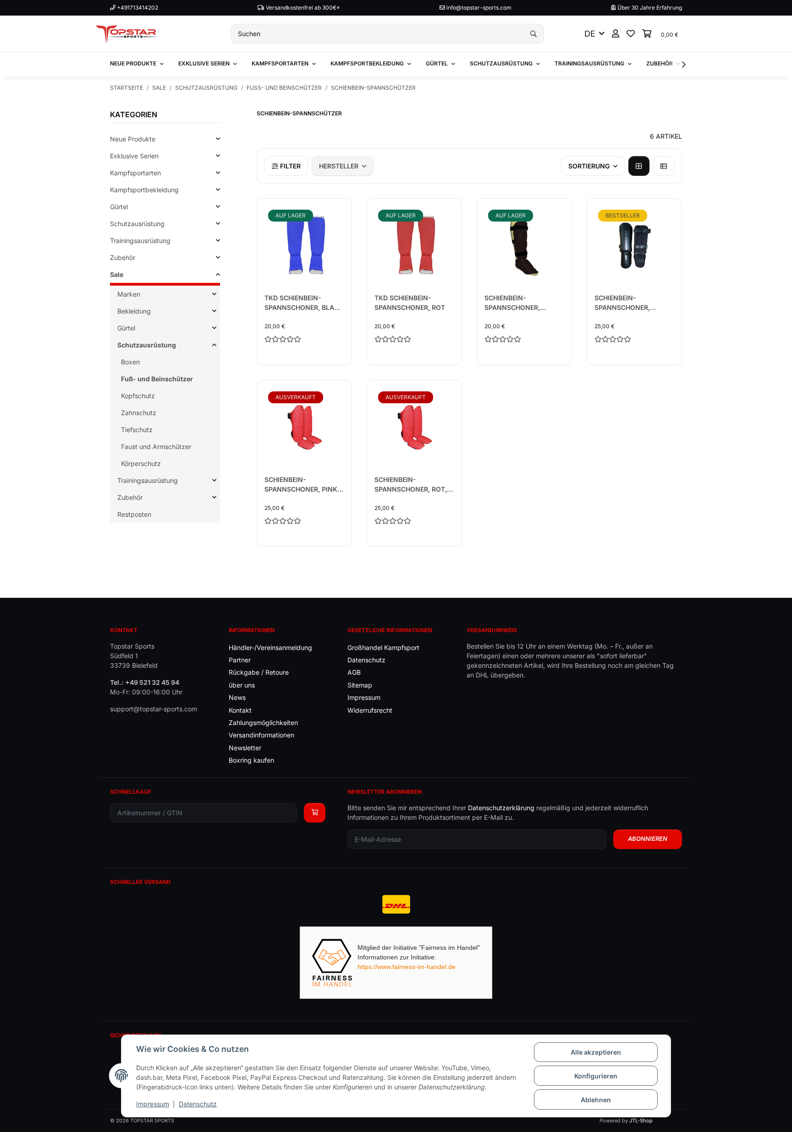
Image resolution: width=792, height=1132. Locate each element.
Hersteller (338, 166)
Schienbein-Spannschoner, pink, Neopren (301, 485)
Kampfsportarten (135, 173)
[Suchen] (533, 33)
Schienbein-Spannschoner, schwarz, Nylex (623, 303)
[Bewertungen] (304, 339)
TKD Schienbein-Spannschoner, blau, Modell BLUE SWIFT (302, 303)
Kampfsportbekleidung (144, 190)
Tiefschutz (137, 429)
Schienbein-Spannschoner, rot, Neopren (410, 485)
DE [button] (589, 33)
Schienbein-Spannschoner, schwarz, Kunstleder (523, 303)
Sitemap (359, 685)
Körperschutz (141, 463)
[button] (615, 33)
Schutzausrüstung (137, 223)
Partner (240, 660)
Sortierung (589, 166)
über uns (242, 685)
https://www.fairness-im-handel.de (407, 966)
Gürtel (119, 207)
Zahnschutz (138, 413)
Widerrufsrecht (369, 710)
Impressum (152, 1104)
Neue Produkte (132, 139)
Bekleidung (134, 311)
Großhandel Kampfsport (383, 647)
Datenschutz (198, 1104)
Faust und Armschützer (156, 446)
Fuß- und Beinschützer (157, 379)
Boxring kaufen (251, 760)
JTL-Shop (641, 1120)
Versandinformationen (261, 735)
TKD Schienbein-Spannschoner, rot (409, 302)
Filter (289, 166)
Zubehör (122, 257)
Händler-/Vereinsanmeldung (270, 647)
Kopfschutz (138, 396)
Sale (116, 274)
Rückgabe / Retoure (259, 672)
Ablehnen (596, 1100)
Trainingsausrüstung (140, 240)
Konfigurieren (595, 1076)
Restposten (134, 514)
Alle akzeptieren (596, 1052)
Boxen (130, 362)
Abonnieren (647, 838)
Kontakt (240, 710)
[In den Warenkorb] (314, 813)
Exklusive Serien (134, 156)
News (237, 697)
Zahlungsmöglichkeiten (263, 722)
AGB (354, 672)
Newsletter (245, 748)
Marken (128, 294)
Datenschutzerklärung (501, 808)
